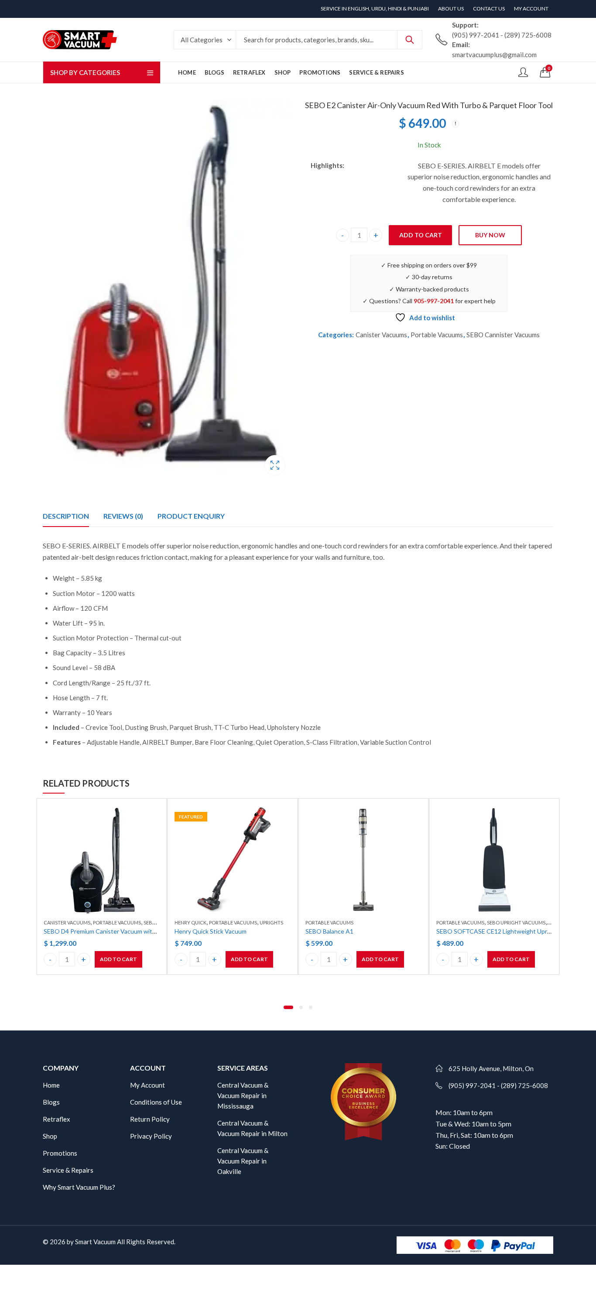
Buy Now (490, 235)
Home (51, 1085)
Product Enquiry (191, 516)
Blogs (51, 1102)
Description (66, 516)
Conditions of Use (156, 1102)
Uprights (271, 922)
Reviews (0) (123, 516)
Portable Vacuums (437, 335)
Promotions (60, 1153)
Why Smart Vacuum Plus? (79, 1187)
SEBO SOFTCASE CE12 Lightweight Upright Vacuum (508, 931)
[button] (288, 1007)
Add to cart (420, 235)
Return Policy (150, 1119)
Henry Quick (190, 922)
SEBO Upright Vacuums (516, 922)
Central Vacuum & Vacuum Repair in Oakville (242, 1161)
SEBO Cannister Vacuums (503, 335)
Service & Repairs (68, 1170)
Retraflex (56, 1119)
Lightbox (275, 465)
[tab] (66, 516)
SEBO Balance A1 (329, 931)
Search (409, 39)
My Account (147, 1085)
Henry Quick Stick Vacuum (211, 931)
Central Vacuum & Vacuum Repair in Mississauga (242, 1095)
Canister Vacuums (381, 335)
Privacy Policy (151, 1136)
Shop (50, 1136)
